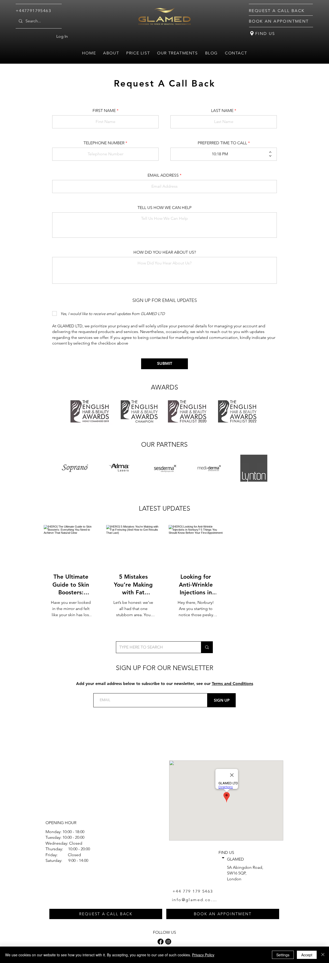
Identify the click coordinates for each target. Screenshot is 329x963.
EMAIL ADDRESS (163, 175)
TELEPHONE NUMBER (104, 143)
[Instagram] (168, 942)
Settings (282, 954)
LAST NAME (222, 111)
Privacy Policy (203, 954)
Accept (306, 954)
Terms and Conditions (232, 683)
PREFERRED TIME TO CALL (222, 143)
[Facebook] (160, 942)
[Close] (323, 955)
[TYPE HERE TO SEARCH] (207, 647)
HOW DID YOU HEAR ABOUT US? (164, 252)
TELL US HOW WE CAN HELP (164, 208)
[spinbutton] (220, 154)
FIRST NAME (104, 111)
